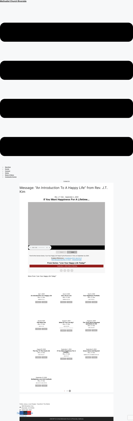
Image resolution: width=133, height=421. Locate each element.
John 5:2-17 (78, 258)
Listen (72, 252)
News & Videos (9, 175)
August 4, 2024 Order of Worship (66, 327)
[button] (66, 89)
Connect (7, 171)
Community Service (11, 177)
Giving (7, 173)
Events (7, 169)
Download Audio (77, 259)
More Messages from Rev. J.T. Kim (60, 259)
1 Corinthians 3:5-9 (69, 258)
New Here (8, 167)
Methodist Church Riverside (13, 1)
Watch (61, 252)
